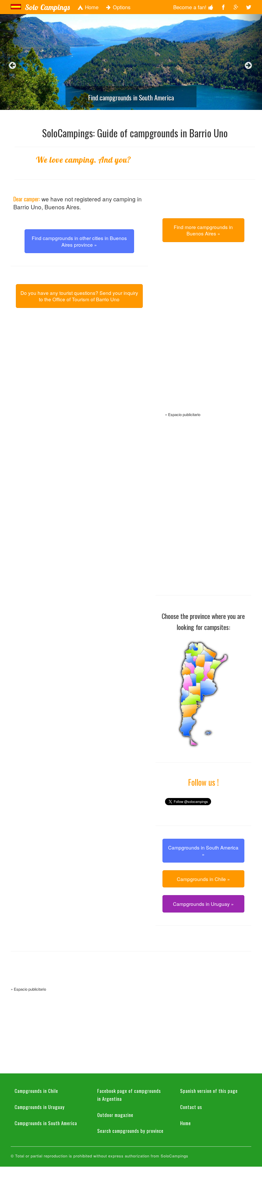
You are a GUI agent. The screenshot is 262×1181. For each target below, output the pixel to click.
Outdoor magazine (115, 1114)
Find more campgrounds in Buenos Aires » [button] (203, 230)
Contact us (191, 1106)
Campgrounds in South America (46, 1122)
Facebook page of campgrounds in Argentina (129, 1094)
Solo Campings (47, 7)
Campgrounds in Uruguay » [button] (203, 903)
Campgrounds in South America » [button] (203, 850)
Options (120, 7)
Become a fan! (190, 7)
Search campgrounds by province (130, 1130)
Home (91, 7)
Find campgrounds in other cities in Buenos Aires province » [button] (79, 241)
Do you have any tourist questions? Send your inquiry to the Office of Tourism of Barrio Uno (79, 296)
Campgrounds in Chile (36, 1090)
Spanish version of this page (209, 1090)
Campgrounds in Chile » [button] (203, 878)
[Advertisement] (203, 333)
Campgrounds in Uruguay (40, 1106)
